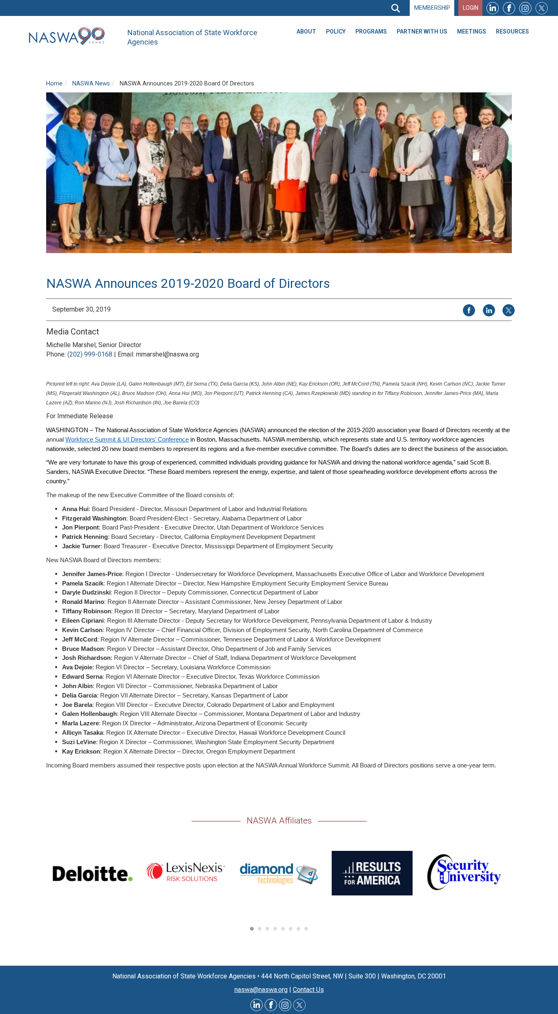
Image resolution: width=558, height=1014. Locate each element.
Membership (432, 7)
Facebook (509, 8)
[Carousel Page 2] (259, 929)
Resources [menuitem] (512, 31)
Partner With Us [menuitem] (422, 31)
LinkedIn (493, 8)
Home (54, 83)
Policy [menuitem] (336, 31)
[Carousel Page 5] (283, 929)
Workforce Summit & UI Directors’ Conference (127, 439)
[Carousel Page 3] (267, 929)
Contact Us (308, 990)
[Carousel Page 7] (298, 929)
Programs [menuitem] (371, 31)
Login (470, 7)
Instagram (525, 8)
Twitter (542, 8)
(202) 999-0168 (89, 354)
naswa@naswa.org (261, 990)
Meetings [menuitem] (471, 31)
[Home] (70, 36)
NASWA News (91, 83)
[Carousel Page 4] (275, 929)
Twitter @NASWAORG (299, 1005)
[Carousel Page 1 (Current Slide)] (252, 929)
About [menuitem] (306, 31)
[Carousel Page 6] (290, 929)
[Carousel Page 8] (306, 929)
